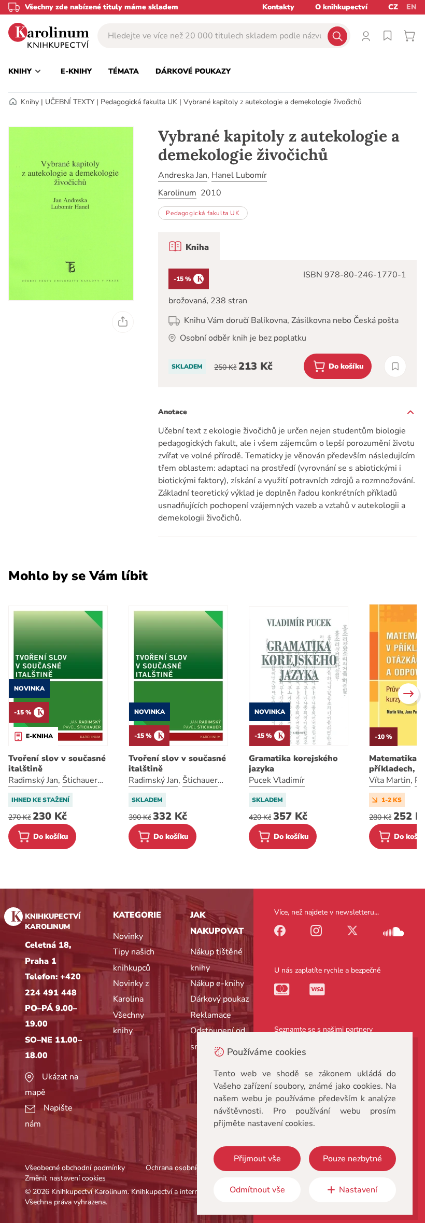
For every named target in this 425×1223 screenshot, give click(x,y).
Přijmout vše (257, 1158)
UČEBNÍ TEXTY (69, 102)
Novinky (128, 936)
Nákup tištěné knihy (216, 959)
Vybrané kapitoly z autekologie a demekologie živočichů (272, 102)
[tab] (189, 246)
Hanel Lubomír (239, 175)
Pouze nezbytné (352, 1158)
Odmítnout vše (257, 1190)
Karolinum (177, 193)
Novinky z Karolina (131, 991)
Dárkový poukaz (219, 999)
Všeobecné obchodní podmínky (75, 1168)
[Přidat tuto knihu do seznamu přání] (395, 366)
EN (411, 7)
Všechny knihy (128, 1022)
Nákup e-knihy (217, 983)
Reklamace (210, 1015)
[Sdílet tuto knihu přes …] (123, 322)
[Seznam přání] (388, 36)
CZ (393, 7)
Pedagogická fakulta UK (139, 102)
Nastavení (358, 1190)
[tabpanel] (287, 323)
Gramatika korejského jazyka (293, 763)
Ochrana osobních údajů (184, 1168)
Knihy (30, 102)
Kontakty (278, 7)
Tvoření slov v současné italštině (57, 763)
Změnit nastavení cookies (65, 1178)
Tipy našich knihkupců (133, 959)
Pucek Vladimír (277, 780)
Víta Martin (389, 780)
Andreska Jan (182, 175)
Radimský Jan (33, 780)
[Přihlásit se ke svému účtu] (366, 36)
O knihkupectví (341, 7)
